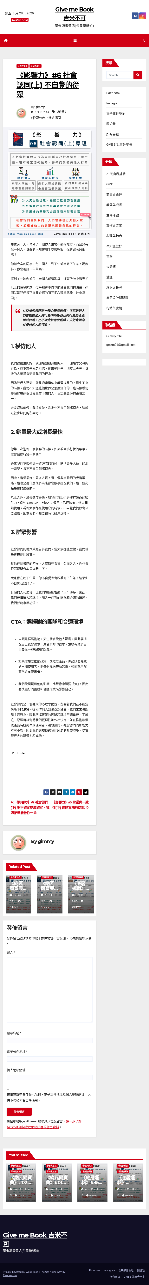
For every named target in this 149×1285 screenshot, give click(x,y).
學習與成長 (114, 205)
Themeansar (10, 1275)
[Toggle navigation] (75, 40)
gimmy (40, 107)
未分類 (111, 267)
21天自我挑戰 (116, 174)
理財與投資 (114, 287)
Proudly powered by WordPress (21, 1271)
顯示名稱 (14, 1033)
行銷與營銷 (114, 308)
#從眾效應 (38, 118)
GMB (109, 184)
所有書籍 (112, 134)
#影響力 (62, 112)
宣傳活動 (112, 215)
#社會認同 (54, 118)
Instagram (113, 103)
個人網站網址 (16, 1070)
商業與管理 (114, 194)
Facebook (113, 93)
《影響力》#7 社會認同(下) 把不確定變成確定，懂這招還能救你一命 (30, 807)
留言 (11, 952)
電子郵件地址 (17, 1051)
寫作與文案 (114, 225)
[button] (143, 40)
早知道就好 (35, 66)
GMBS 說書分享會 (119, 144)
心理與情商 (22, 66)
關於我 (111, 124)
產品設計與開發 (117, 297)
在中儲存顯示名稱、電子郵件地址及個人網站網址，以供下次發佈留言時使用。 (49, 1097)
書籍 (109, 256)
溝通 (109, 277)
